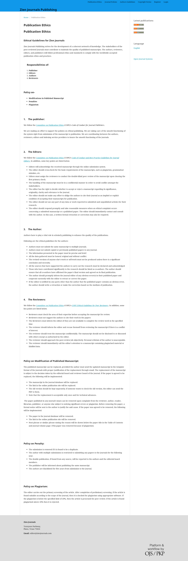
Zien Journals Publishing (38, 9)
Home (26, 17)
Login (166, 2)
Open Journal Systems (143, 59)
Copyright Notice (144, 2)
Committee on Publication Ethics (50, 125)
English (137, 48)
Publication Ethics (95, 2)
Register (157, 2)
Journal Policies (111, 2)
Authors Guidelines (127, 2)
